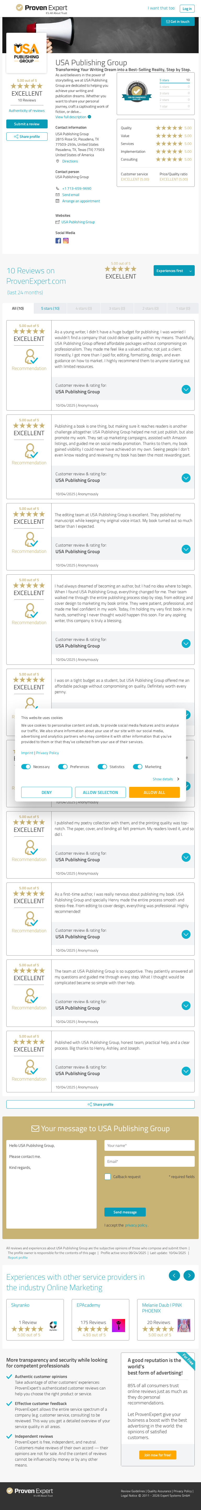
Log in (187, 8)
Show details (163, 778)
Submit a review (27, 123)
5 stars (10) (50, 308)
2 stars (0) (150, 308)
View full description (70, 116)
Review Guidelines (133, 1491)
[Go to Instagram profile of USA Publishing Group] (67, 243)
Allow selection (100, 792)
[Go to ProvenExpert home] (41, 10)
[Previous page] (174, 1275)
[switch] (63, 766)
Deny (47, 792)
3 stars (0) (117, 308)
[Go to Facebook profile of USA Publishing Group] (59, 243)
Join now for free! (157, 1454)
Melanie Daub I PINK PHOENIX (162, 1308)
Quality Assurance (159, 1491)
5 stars (164, 80)
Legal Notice (129, 1495)
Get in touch (179, 21)
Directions (70, 161)
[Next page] (189, 1275)
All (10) (18, 308)
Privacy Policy (47, 752)
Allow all (154, 792)
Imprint (27, 752)
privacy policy (136, 1225)
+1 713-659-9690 (76, 188)
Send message (125, 1211)
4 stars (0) (84, 308)
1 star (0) (183, 308)
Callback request (127, 1176)
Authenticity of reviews (27, 110)
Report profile (18, 1257)
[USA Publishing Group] (26, 53)
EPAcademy (88, 1305)
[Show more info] (137, 91)
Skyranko (20, 1305)
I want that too (161, 8)
